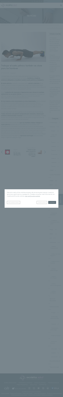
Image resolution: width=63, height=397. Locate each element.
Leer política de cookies (32, 196)
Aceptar (52, 202)
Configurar (42, 202)
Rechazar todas (13, 202)
